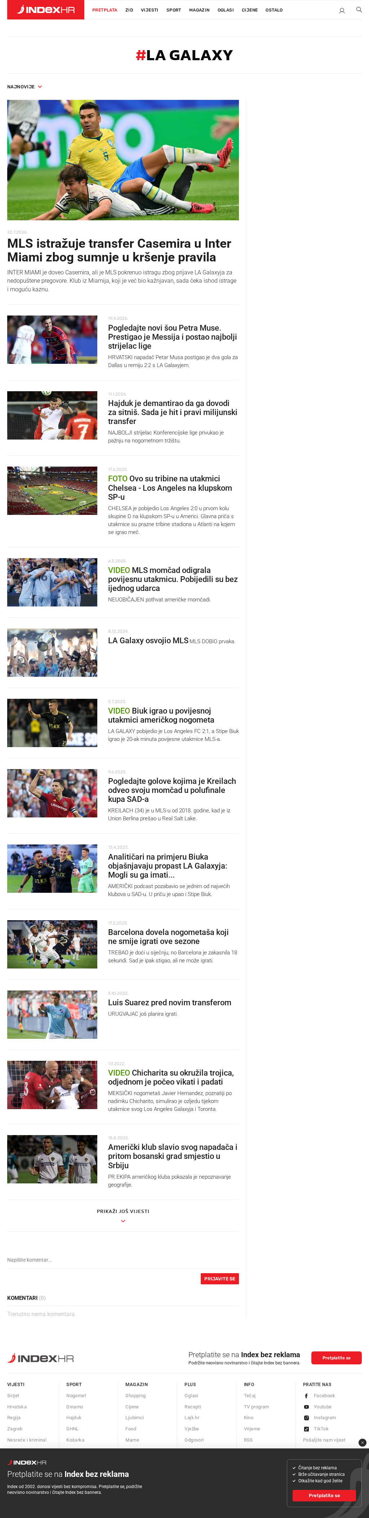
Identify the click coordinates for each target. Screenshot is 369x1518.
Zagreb (14, 1428)
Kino (249, 1417)
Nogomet (76, 1395)
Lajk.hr (191, 1417)
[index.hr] (45, 9)
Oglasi (226, 10)
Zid (129, 10)
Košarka (75, 1440)
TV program (256, 1406)
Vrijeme (252, 1428)
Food (130, 1428)
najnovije (21, 86)
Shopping (135, 1395)
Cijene (250, 10)
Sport (173, 10)
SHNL (72, 1428)
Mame (132, 1440)
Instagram (325, 1417)
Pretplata (104, 10)
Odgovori (194, 1440)
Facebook (324, 1395)
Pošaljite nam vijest (324, 1440)
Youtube (323, 1406)
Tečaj (250, 1395)
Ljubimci (134, 1417)
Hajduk (73, 1417)
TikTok (321, 1428)
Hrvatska (17, 1406)
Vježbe (191, 1428)
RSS (248, 1440)
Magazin (136, 1384)
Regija (14, 1417)
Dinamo (74, 1406)
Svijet (13, 1395)
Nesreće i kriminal (26, 1440)
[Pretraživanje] (356, 11)
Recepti (192, 1406)
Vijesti (150, 10)
